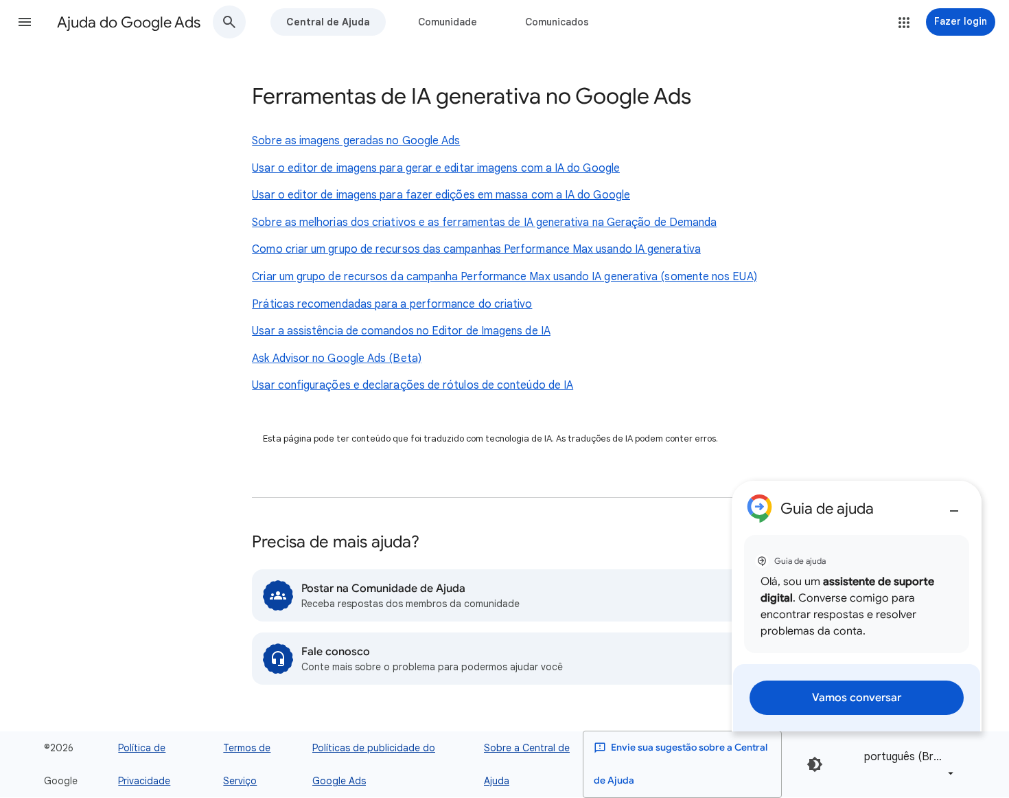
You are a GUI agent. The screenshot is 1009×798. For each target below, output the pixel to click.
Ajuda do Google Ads (128, 22)
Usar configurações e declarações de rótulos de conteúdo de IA (412, 385)
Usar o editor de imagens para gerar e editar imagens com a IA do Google (436, 168)
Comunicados (557, 22)
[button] (24, 21)
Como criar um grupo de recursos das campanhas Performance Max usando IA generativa (476, 249)
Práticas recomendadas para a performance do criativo (392, 304)
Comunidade (447, 22)
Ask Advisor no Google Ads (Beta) (336, 358)
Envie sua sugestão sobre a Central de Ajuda (680, 764)
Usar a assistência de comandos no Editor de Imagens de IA (401, 331)
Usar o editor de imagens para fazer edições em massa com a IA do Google (441, 195)
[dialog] (857, 606)
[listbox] (906, 764)
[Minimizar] (954, 505)
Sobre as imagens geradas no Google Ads (356, 141)
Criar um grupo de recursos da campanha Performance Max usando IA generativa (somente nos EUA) (504, 277)
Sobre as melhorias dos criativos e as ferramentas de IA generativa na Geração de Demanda (484, 222)
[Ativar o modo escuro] (814, 764)
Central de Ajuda (328, 22)
